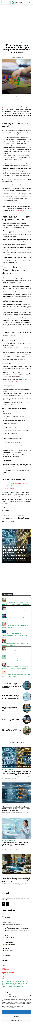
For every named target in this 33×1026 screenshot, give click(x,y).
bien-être (23, 309)
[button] (30, 995)
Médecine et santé (6, 964)
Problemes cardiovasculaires (8, 972)
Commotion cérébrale (16, 42)
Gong (3, 978)
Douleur (3, 973)
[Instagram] (7, 904)
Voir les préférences (16, 1020)
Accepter (16, 1012)
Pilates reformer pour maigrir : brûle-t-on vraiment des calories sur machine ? (11, 731)
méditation (18, 316)
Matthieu (5, 561)
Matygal (7, 510)
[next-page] (29, 531)
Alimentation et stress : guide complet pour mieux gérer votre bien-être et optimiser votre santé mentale (8, 520)
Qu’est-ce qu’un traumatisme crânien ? (24, 517)
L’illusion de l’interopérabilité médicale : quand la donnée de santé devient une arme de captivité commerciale (11, 685)
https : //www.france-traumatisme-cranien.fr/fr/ (16, 483)
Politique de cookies (9, 1023)
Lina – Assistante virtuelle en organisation (15, 981)
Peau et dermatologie (6, 969)
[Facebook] (3, 904)
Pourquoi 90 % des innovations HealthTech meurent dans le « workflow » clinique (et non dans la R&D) (11, 708)
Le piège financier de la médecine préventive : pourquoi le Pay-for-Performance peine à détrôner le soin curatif (15, 552)
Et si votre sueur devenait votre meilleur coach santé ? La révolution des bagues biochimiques (11, 719)
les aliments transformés (13, 381)
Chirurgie (3, 968)
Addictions (4, 965)
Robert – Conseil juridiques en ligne (13, 986)
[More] (26, 99)
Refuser (16, 1016)
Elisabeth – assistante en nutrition (12, 985)
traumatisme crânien (10, 106)
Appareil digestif (5, 966)
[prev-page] (26, 531)
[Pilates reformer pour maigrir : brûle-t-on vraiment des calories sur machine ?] (26, 730)
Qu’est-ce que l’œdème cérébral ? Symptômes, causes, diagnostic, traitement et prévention (14, 635)
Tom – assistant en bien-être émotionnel (15, 983)
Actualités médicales (8, 769)
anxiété (6, 212)
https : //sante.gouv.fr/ (9, 488)
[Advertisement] (16, 24)
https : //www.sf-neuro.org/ (10, 486)
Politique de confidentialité (21, 1023)
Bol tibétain (5, 977)
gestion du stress (23, 210)
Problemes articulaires (6, 971)
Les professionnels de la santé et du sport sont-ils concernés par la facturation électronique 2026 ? (11, 697)
